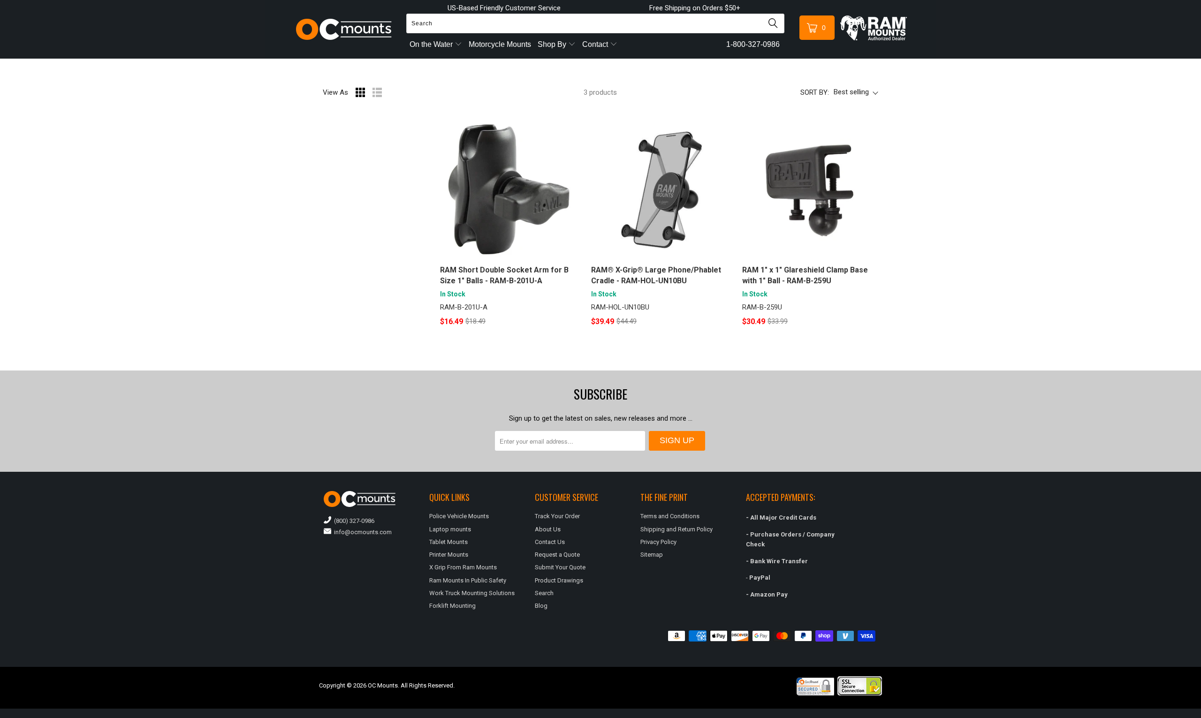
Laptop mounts (450, 529)
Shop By (553, 44)
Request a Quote (557, 554)
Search (544, 593)
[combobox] (595, 23)
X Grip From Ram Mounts (463, 567)
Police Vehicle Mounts (459, 516)
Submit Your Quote (560, 567)
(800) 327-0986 (352, 520)
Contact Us (550, 541)
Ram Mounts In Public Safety (467, 580)
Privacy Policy (658, 541)
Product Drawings (559, 580)
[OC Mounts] (344, 29)
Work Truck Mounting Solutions (472, 593)
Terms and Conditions (669, 516)
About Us (548, 529)
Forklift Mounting (452, 605)
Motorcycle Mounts (500, 44)
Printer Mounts (448, 554)
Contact (596, 44)
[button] (1200, 714)
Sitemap (651, 554)
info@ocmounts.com (361, 532)
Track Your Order (557, 516)
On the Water (432, 44)
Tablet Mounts (448, 541)
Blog (541, 605)
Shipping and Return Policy (676, 529)
